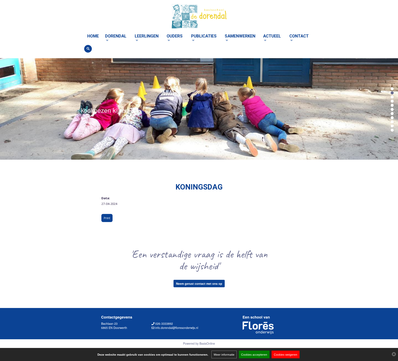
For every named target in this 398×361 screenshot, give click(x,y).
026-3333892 (164, 323)
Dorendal (115, 36)
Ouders (175, 36)
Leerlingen (147, 36)
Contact (299, 36)
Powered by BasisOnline (199, 343)
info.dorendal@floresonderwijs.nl (176, 328)
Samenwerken (240, 36)
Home (93, 36)
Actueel (272, 36)
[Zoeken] (88, 49)
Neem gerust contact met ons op (199, 283)
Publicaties (204, 36)
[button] (392, 88)
